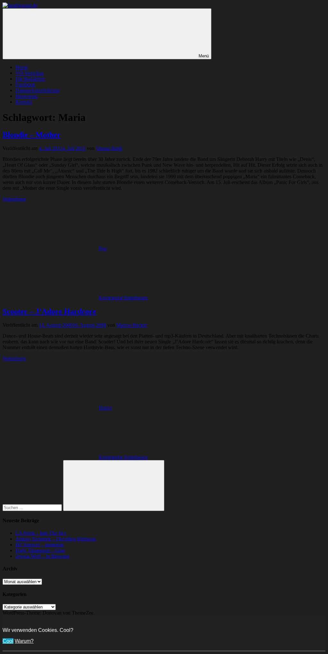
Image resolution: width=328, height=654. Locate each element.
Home (21, 67)
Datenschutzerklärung (37, 90)
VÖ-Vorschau (29, 73)
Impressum (26, 96)
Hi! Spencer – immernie (39, 544)
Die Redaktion (30, 78)
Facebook (25, 84)
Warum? (24, 641)
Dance (105, 407)
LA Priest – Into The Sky (40, 533)
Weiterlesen (14, 199)
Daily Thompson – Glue (40, 550)
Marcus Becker (131, 325)
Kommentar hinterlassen (123, 297)
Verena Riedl (109, 148)
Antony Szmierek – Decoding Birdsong (55, 538)
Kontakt (23, 102)
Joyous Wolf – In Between (42, 556)
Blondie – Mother (32, 134)
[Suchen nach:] (33, 507)
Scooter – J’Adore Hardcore (49, 311)
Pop (103, 248)
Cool (8, 641)
